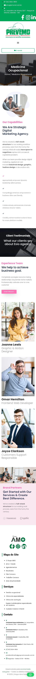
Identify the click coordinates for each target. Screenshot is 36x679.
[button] (18, 42)
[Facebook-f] (12, 546)
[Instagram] (18, 546)
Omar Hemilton (13, 399)
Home (7, 74)
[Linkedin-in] (23, 546)
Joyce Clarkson (13, 451)
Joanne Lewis (11, 345)
